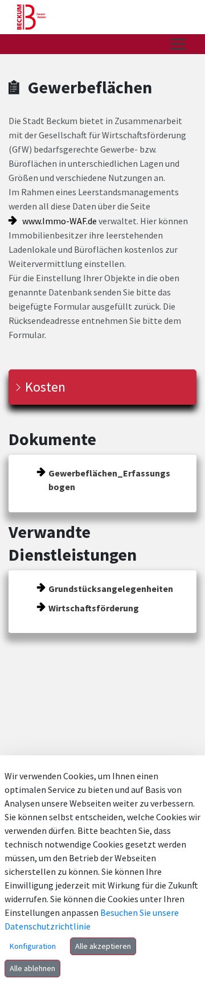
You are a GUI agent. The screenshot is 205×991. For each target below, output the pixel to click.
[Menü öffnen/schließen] (178, 44)
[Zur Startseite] (31, 17)
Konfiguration (33, 946)
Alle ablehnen (32, 968)
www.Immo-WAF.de (59, 221)
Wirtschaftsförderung (93, 608)
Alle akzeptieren (103, 946)
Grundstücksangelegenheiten (110, 588)
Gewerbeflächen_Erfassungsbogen (109, 479)
